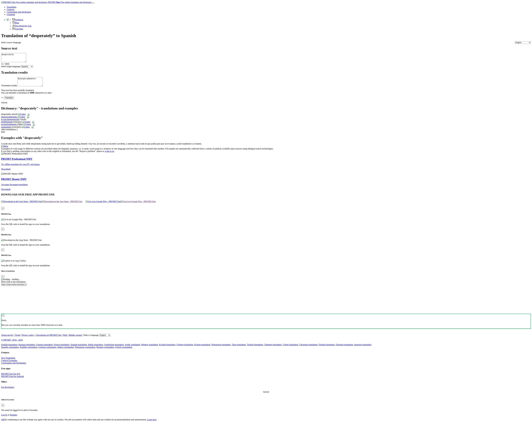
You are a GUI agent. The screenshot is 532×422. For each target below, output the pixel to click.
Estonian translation (344, 344)
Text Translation (8, 358)
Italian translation (95, 344)
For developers (7, 387)
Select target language (10, 66)
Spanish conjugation (10, 347)
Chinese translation (185, 344)
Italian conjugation (65, 347)
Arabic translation (132, 344)
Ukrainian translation (308, 344)
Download (5, 169)
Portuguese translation (221, 344)
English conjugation (28, 347)
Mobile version (75, 335)
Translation (11, 7)
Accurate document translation (14, 184)
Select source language (11, 42)
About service (7, 335)
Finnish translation (327, 344)
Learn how (152, 419)
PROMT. (69, 2)
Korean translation (202, 344)
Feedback (19, 20)
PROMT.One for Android (12, 376)
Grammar (11, 14)
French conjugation (123, 347)
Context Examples (9, 360)
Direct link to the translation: (13, 282)
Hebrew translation (149, 344)
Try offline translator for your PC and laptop (20, 164)
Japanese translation (362, 344)
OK (2, 419)
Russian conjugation (105, 347)
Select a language (91, 335)
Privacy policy (28, 335)
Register (13, 415)
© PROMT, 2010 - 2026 (12, 340)
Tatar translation (239, 344)
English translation (9, 344)
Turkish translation (255, 344)
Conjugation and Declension (13, 363)
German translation (44, 344)
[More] (4, 146)
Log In (4, 415)
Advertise (19, 29)
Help (17, 23)
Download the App (23, 26)
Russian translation (26, 344)
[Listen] (22, 114)
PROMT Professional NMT (16, 158)
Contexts (10, 9)
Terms (17, 335)
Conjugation (19, 12)
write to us (109, 151)
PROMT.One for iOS (10, 374)
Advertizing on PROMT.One (48, 335)
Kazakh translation (167, 344)
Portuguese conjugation (85, 347)
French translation (61, 344)
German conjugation (47, 347)
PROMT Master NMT (14, 179)
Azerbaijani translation (114, 344)
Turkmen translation (273, 344)
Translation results (9, 85)
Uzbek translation (290, 344)
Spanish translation (79, 344)
